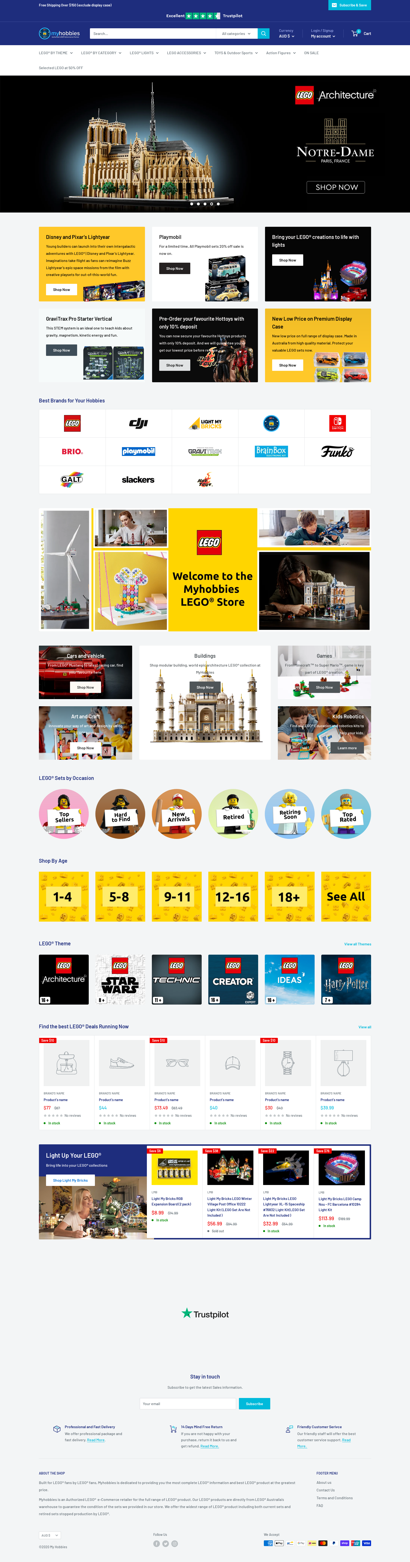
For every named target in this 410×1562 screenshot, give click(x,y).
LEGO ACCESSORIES (184, 52)
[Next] (371, 976)
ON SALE (311, 52)
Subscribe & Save (353, 5)
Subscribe (254, 1403)
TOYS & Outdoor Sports (233, 52)
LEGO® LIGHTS (142, 52)
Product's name (56, 1100)
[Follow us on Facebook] (156, 1543)
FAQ (320, 1505)
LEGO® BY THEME (53, 52)
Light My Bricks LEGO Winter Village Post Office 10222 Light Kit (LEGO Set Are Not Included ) (229, 1206)
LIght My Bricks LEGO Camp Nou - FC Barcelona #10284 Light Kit (340, 1204)
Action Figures (278, 52)
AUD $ (46, 1535)
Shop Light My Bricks (70, 1180)
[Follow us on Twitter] (165, 1543)
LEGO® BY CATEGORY (98, 52)
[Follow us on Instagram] (174, 1543)
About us (324, 1482)
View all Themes (358, 944)
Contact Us (326, 1490)
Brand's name (54, 1093)
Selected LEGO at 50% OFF (61, 67)
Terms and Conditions (335, 1497)
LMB (154, 1192)
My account (321, 35)
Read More (96, 1439)
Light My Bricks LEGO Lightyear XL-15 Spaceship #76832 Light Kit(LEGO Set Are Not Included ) (284, 1206)
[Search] (264, 33)
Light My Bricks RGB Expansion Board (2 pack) (171, 1201)
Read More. (209, 1446)
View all (365, 1027)
